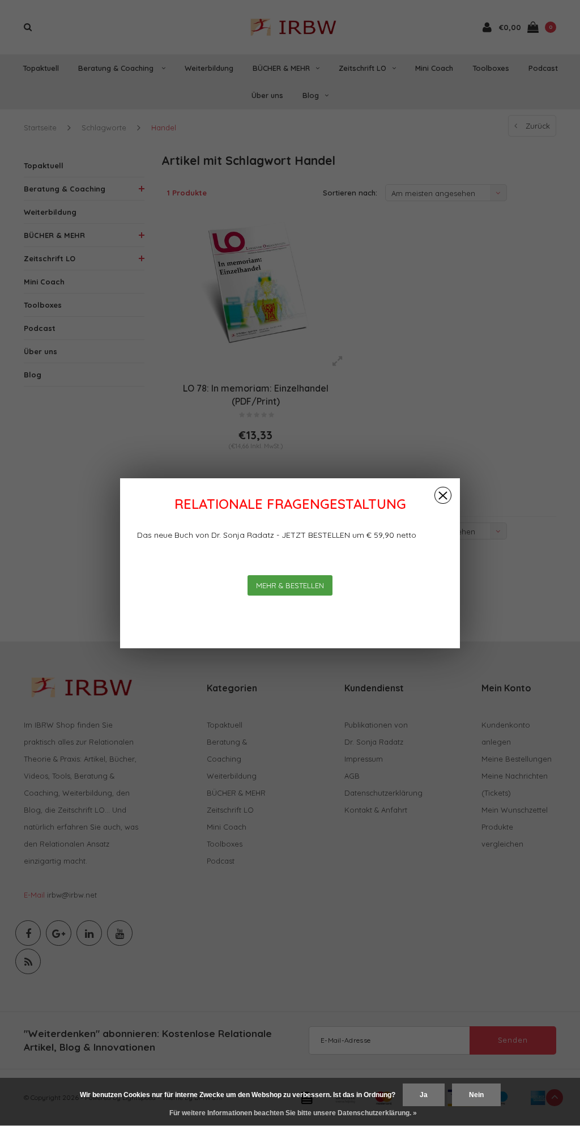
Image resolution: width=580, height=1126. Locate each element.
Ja (424, 1095)
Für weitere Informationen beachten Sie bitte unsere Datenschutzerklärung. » (293, 1113)
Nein (476, 1095)
